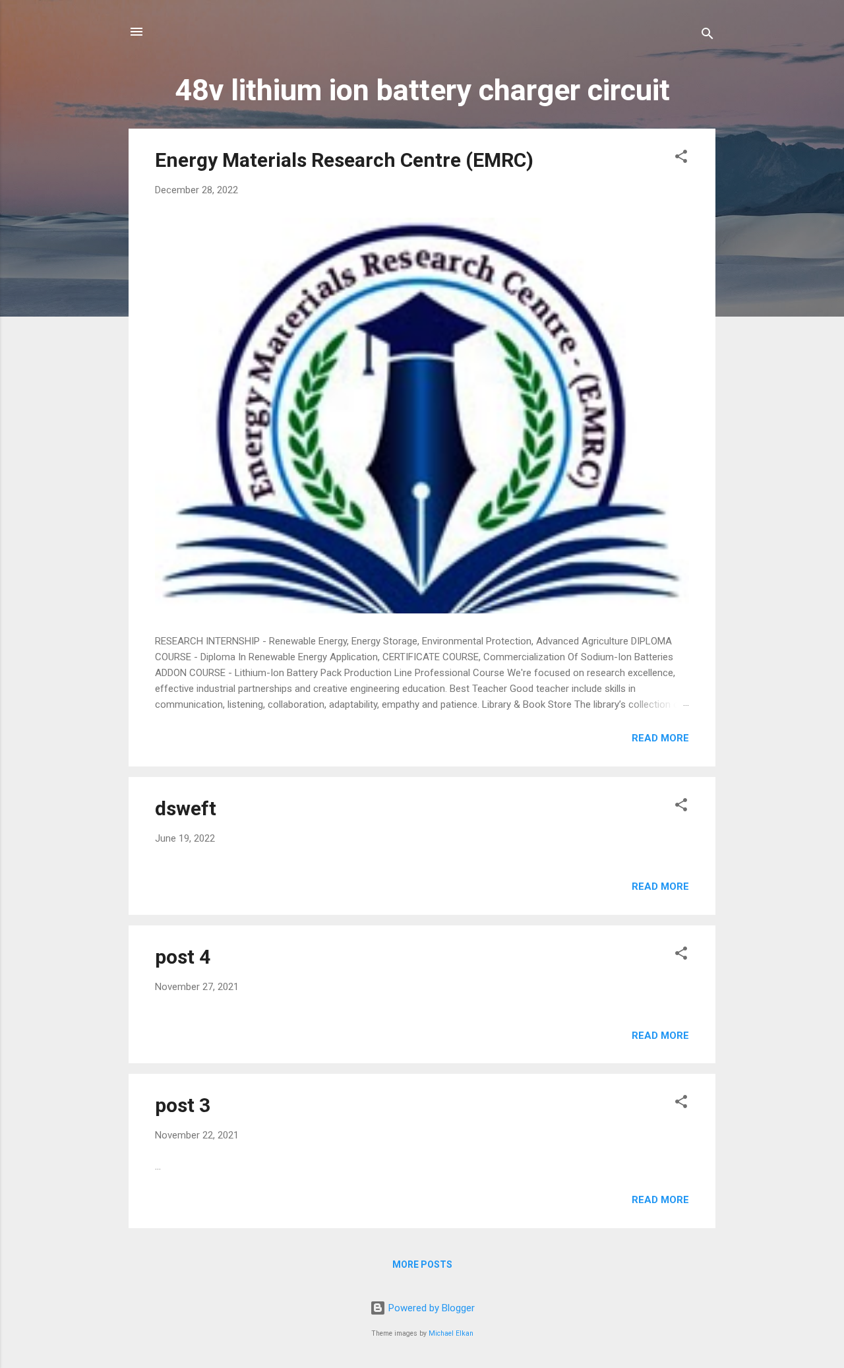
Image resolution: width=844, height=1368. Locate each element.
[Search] (707, 36)
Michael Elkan (451, 1333)
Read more (660, 738)
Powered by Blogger (430, 1308)
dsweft (185, 808)
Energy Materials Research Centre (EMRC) (344, 159)
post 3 (182, 1105)
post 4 (182, 956)
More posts (422, 1264)
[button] (681, 158)
